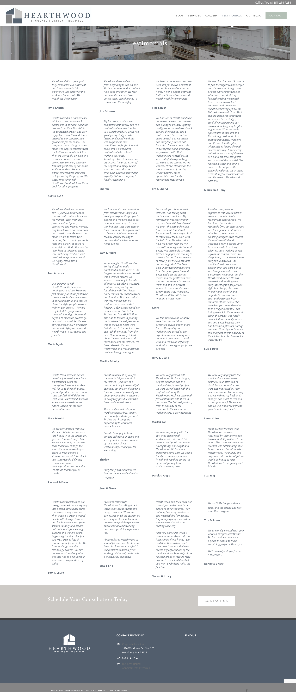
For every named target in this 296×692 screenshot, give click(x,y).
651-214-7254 (282, 2)
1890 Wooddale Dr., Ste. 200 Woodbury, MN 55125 (138, 650)
